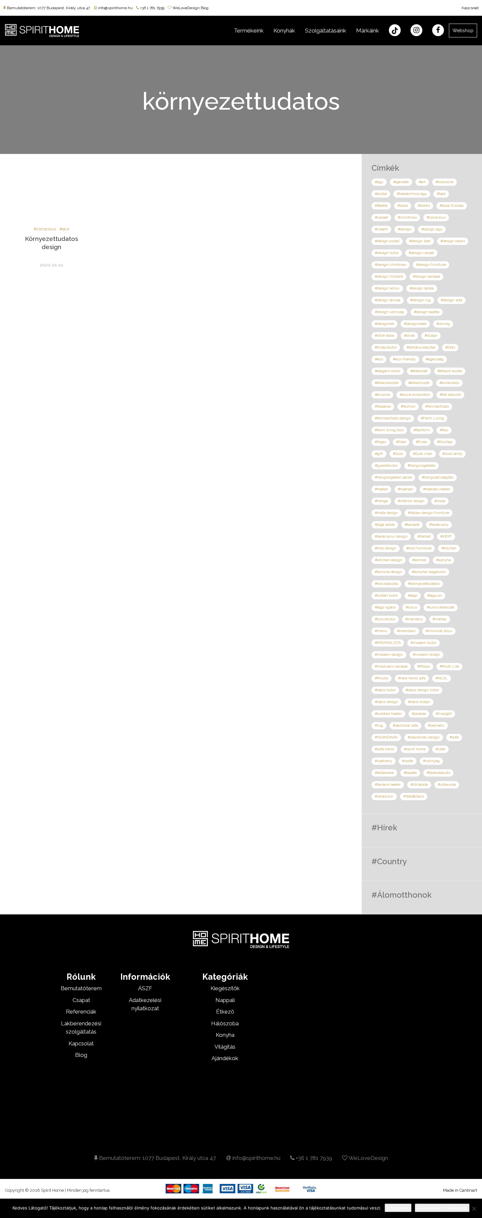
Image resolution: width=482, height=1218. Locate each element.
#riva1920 (444, 714)
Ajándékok (224, 1058)
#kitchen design (388, 560)
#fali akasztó (450, 395)
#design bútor (387, 253)
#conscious (45, 228)
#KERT (446, 536)
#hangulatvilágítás (437, 477)
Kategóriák (225, 977)
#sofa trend (384, 749)
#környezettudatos (424, 584)
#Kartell (424, 536)
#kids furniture (419, 548)
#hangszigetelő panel (393, 477)
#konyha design (388, 572)
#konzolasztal (386, 584)
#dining (443, 324)
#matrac (439, 619)
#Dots (450, 347)
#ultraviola (447, 784)
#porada (419, 714)
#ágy (379, 182)
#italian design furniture (428, 513)
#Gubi (398, 454)
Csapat (81, 1000)
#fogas (380, 442)
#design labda (422, 288)
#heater (381, 489)
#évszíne (382, 395)
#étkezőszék (419, 383)
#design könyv (387, 288)
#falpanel (383, 406)
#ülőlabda (419, 784)
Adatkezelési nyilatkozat (442, 1207)
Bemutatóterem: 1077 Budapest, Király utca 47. (48, 8)
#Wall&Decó (413, 796)
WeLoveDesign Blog (190, 8)
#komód (419, 560)
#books (424, 205)
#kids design (385, 548)
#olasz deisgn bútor (422, 690)
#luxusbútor (385, 619)
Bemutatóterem (81, 988)
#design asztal (387, 241)
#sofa (454, 737)
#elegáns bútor (387, 371)
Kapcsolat (470, 8)
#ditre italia (384, 335)
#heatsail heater (436, 489)
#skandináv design (424, 737)
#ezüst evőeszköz (415, 395)
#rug (379, 725)
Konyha (225, 1035)
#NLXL (441, 678)
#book (402, 205)
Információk (145, 977)
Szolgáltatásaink (325, 30)
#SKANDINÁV (386, 737)
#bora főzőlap (452, 205)
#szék (440, 749)
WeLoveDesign (368, 1158)
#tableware (384, 773)
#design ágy (431, 229)
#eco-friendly (404, 359)
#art (422, 182)
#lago (412, 595)
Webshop (462, 30)
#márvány (414, 619)
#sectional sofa (405, 725)
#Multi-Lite (449, 666)
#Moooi (423, 666)
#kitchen (448, 548)
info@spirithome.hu (115, 8)
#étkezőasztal (386, 383)
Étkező (225, 1011)
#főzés (421, 442)
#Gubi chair (422, 454)
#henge (381, 501)
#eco (64, 228)
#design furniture (431, 265)
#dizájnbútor (386, 347)
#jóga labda (385, 525)
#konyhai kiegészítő (429, 572)
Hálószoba (225, 1023)
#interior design (411, 501)
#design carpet (421, 253)
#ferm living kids (389, 430)
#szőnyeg (431, 761)
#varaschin (384, 796)
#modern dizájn (426, 654)
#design (405, 229)
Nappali (225, 1000)
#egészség (435, 359)
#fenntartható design (393, 418)
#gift (379, 454)
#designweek (415, 324)
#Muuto (381, 678)
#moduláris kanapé (391, 666)
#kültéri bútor (386, 595)
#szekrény (383, 761)
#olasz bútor (385, 690)
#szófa (407, 761)
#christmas (407, 217)
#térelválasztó (438, 773)
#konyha (443, 560)
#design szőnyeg (389, 312)
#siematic (436, 725)
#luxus (411, 607)
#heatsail (405, 489)
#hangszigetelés (421, 465)
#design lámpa (387, 300)
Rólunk (81, 977)
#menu (381, 631)
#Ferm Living (432, 418)
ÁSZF (145, 988)
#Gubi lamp (452, 454)
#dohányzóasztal (421, 347)
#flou (444, 430)
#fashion (408, 406)
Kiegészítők (225, 988)
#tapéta (410, 773)
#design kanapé (426, 276)
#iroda (439, 501)
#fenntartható (437, 406)
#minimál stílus (439, 631)
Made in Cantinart (460, 1190)
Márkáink (367, 30)
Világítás (224, 1046)
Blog (81, 1055)
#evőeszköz (449, 383)
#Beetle (381, 205)
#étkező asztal (449, 371)
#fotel (401, 442)
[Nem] (474, 1208)
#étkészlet (419, 371)
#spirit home (415, 749)
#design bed (420, 241)
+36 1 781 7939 (151, 8)
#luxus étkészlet (440, 607)
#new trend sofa (412, 678)
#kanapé (412, 525)
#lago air (434, 595)
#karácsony (439, 525)
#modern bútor (423, 643)
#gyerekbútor (386, 465)
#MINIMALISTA (388, 643)
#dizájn (431, 335)
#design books (452, 241)
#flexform (421, 430)
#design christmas (390, 265)
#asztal (381, 194)
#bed (441, 194)
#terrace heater (388, 784)
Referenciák (81, 1011)
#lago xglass (385, 607)
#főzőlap (444, 442)
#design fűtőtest (389, 276)
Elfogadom (398, 1207)
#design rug (420, 300)
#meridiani (406, 631)
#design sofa (451, 300)
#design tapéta (426, 312)
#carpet (381, 217)
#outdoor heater (388, 714)
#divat (409, 335)
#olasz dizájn (419, 702)
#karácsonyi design (391, 536)
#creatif (381, 229)
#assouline (444, 182)
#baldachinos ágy (412, 194)
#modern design (389, 654)
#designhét (384, 324)
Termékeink (249, 30)
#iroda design (386, 513)
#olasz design (386, 702)
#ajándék (401, 182)
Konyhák (284, 30)
